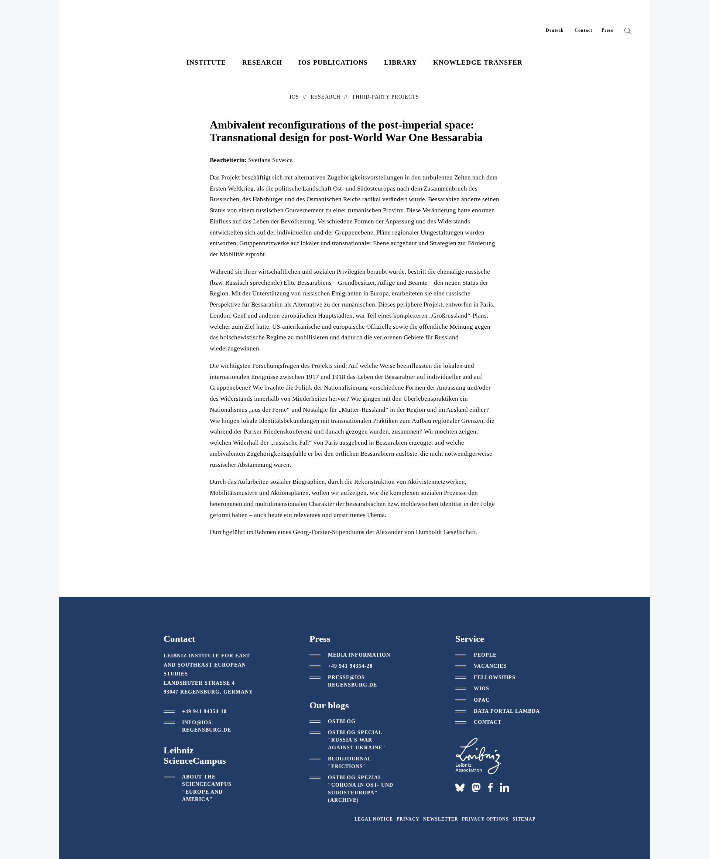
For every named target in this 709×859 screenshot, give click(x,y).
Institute (206, 62)
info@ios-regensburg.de (206, 726)
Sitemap (524, 819)
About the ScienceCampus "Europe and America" (207, 788)
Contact (583, 30)
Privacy (408, 819)
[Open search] (627, 32)
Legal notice (373, 819)
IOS (294, 97)
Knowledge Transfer (478, 62)
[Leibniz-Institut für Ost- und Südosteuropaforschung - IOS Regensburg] (127, 26)
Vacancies (490, 666)
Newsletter (440, 819)
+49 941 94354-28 (350, 666)
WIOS (481, 688)
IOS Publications (333, 62)
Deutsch (555, 30)
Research (262, 62)
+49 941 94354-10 (204, 711)
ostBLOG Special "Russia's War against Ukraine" (357, 740)
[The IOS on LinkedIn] (504, 787)
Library (400, 62)
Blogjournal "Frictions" (349, 762)
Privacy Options (485, 819)
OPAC (482, 700)
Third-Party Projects (385, 97)
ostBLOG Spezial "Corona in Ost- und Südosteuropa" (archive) (360, 789)
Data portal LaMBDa (507, 711)
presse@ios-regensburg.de (352, 681)
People (485, 655)
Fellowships (495, 677)
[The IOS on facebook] (490, 787)
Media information (359, 655)
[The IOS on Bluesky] (460, 787)
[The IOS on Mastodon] (476, 787)
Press (607, 30)
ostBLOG (342, 721)
